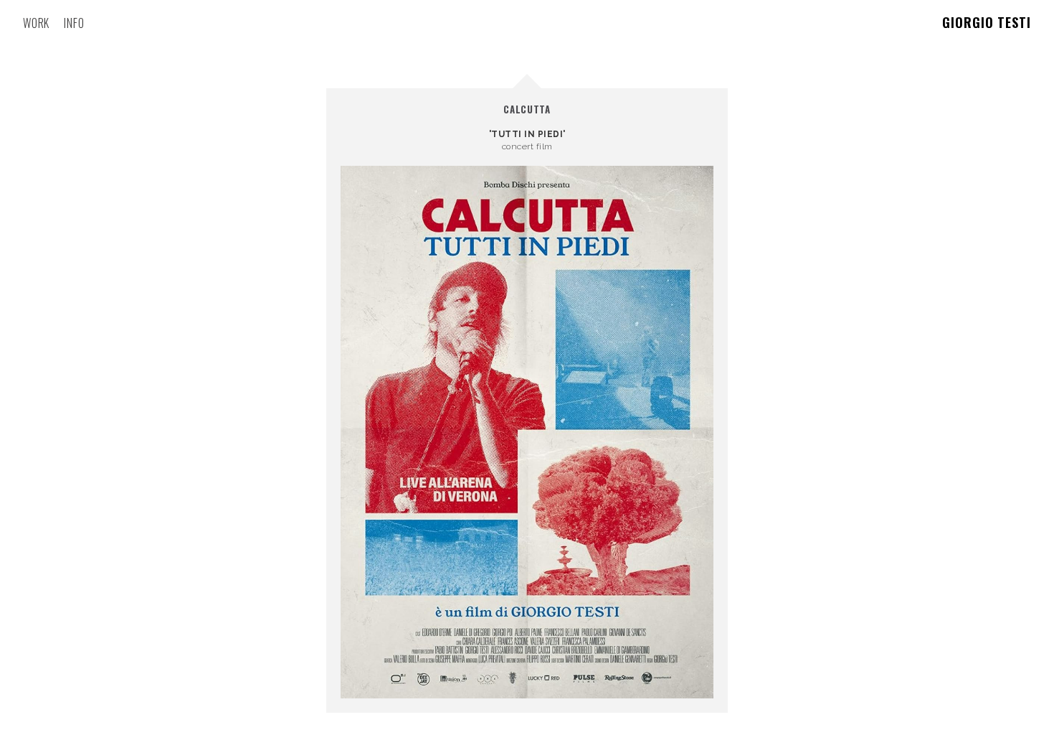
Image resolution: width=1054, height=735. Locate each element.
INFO (74, 23)
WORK (36, 23)
